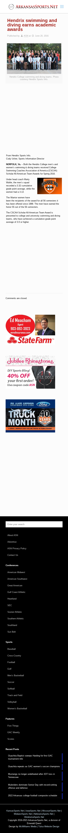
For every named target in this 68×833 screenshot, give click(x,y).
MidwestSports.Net (23, 814)
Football (11, 662)
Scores (10, 739)
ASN (26, 36)
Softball (11, 688)
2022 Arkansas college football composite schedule (32, 795)
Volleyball (12, 702)
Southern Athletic (15, 618)
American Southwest (17, 579)
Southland (12, 625)
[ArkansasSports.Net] (34, 7)
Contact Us (12, 555)
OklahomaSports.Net (34, 817)
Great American (14, 585)
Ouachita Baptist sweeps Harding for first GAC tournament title (30, 757)
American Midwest (16, 572)
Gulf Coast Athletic (16, 592)
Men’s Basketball (15, 675)
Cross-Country (14, 655)
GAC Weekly (13, 732)
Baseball (11, 649)
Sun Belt (11, 632)
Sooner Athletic (14, 612)
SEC (9, 605)
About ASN (12, 535)
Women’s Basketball (17, 708)
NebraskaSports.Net (43, 814)
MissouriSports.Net (51, 811)
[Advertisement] (34, 121)
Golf (9, 669)
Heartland (12, 599)
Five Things (13, 726)
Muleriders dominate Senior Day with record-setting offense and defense (32, 786)
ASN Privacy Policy (16, 548)
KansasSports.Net (15, 811)
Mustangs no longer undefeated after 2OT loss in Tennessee (31, 775)
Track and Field (14, 695)
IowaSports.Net (33, 811)
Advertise (12, 542)
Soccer (10, 682)
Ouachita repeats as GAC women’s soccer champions (34, 766)
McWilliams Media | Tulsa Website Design (39, 826)
